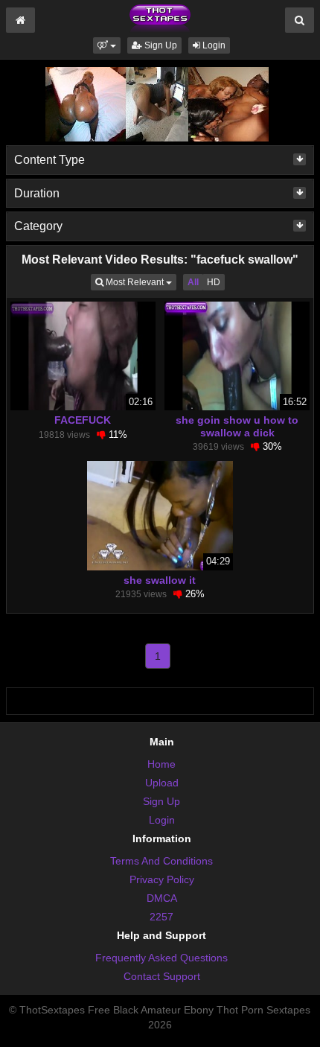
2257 (161, 917)
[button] (107, 45)
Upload (162, 783)
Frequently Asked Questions (161, 958)
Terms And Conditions (161, 861)
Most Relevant (139, 281)
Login (212, 45)
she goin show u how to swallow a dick (237, 426)
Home (161, 764)
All (193, 282)
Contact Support (162, 976)
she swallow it (160, 580)
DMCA (162, 898)
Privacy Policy (161, 879)
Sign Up (159, 45)
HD (213, 282)
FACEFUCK (82, 420)
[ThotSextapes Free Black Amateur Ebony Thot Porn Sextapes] (160, 18)
